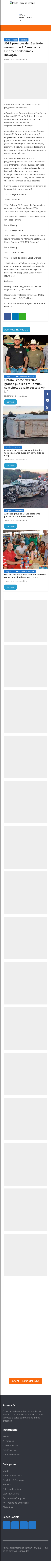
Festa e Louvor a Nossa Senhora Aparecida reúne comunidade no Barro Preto (25, 576)
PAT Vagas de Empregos (16, 1502)
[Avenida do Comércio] (25, 1255)
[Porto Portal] (25, 1028)
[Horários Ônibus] (25, 892)
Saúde (6, 1471)
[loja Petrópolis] (25, 1164)
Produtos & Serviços (13, 1480)
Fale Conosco (10, 1450)
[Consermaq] (25, 1074)
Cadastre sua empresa (25, 1380)
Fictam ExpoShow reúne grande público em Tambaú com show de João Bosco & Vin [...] (24, 385)
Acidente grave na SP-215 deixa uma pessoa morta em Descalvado (22, 515)
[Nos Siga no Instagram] (15, 1525)
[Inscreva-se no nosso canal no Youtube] (32, 1525)
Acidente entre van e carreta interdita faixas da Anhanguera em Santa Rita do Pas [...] (24, 453)
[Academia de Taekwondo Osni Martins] (25, 802)
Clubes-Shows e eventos (24, 376)
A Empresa (8, 1441)
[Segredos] (25, 666)
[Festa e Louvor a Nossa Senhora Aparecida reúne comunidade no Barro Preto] (25, 549)
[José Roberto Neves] (25, 983)
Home (6, 1436)
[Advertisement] (25, 1307)
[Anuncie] (25, 938)
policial (18, 447)
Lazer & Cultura (11, 1493)
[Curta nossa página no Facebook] (24, 1525)
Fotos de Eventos (12, 1454)
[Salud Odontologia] (25, 1119)
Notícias (24, 40)
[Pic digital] (25, 621)
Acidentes (19, 511)
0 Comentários (21, 59)
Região (8, 376)
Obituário (8, 1507)
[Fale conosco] (25, 757)
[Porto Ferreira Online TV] (25, 17)
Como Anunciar (11, 1445)
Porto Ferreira (11, 40)
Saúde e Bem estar (12, 1475)
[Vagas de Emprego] (25, 847)
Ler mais (10, 402)
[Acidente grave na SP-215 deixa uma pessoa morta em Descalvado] (25, 488)
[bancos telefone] (25, 711)
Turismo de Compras (14, 1498)
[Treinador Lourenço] (25, 1209)
